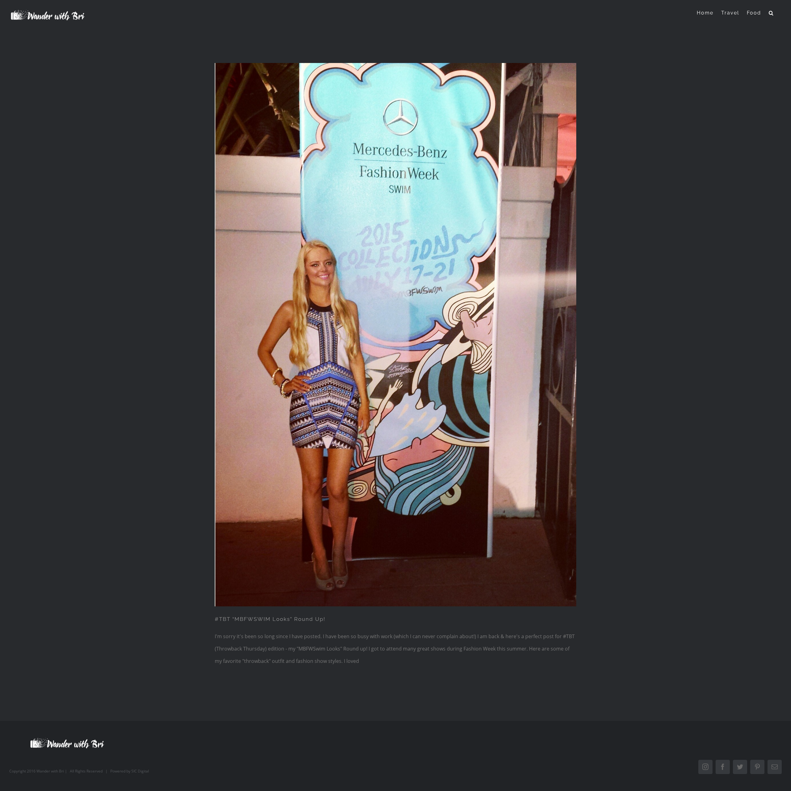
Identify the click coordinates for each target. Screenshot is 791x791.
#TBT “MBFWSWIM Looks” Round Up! (270, 619)
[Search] (771, 13)
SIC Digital (140, 771)
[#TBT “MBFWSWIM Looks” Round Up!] (395, 334)
